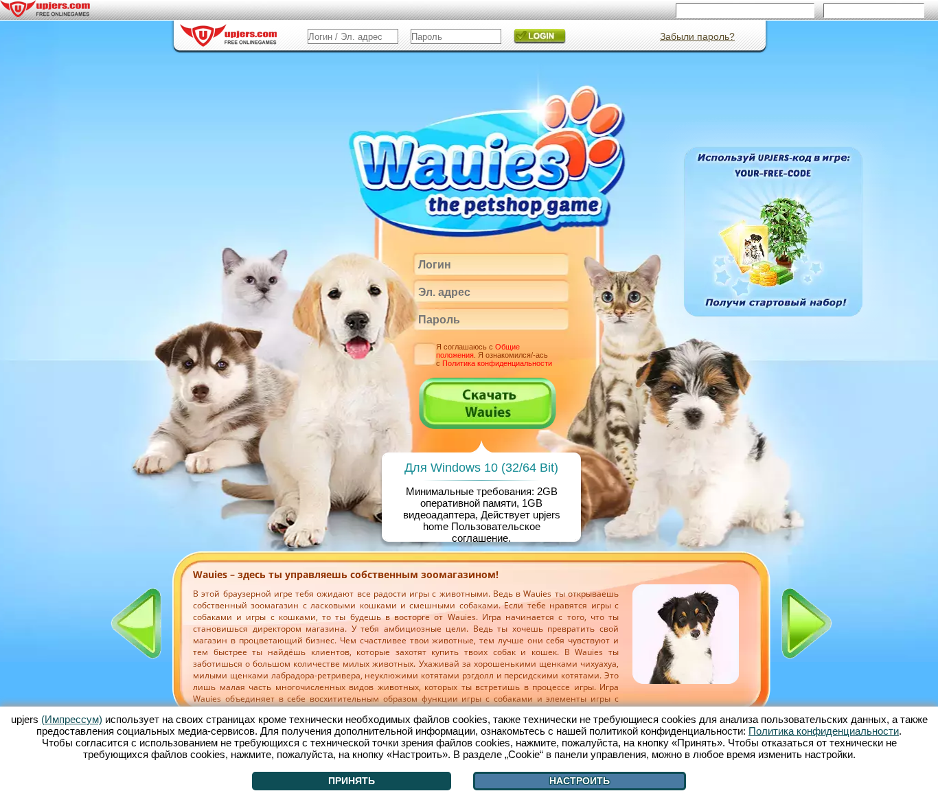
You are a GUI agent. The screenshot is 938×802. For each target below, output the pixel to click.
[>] (806, 623)
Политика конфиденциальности (497, 363)
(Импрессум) (71, 719)
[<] (136, 623)
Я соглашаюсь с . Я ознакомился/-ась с (494, 355)
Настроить (579, 780)
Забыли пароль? (697, 36)
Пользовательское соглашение (495, 532)
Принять (351, 780)
